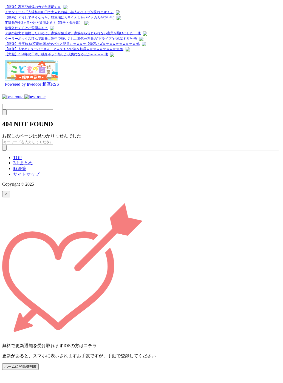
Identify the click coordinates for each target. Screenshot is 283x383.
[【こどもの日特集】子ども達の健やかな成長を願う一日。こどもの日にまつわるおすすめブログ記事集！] (31, 79)
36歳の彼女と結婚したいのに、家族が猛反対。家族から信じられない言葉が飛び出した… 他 (73, 33)
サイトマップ (26, 174)
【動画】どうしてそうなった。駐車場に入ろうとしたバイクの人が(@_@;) (59, 17)
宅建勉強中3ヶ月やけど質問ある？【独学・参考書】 (43, 23)
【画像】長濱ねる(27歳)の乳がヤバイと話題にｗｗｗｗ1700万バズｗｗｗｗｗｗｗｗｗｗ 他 (72, 44)
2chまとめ (23, 162)
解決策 (19, 168)
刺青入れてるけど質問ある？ (26, 28)
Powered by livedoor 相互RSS (32, 84)
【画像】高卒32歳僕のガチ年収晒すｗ (33, 7)
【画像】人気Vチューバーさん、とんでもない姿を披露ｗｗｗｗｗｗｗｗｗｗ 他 (64, 49)
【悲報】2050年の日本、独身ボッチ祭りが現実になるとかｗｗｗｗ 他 (56, 54)
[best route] (24, 96)
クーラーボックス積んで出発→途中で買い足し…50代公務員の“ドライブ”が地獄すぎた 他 (71, 39)
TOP (17, 157)
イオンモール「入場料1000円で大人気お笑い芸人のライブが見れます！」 (59, 12)
